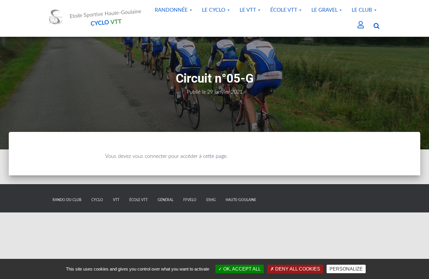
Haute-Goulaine (241, 200)
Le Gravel (325, 10)
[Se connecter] (361, 25)
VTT (116, 200)
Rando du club (67, 200)
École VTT (284, 10)
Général (165, 200)
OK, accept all (241, 268)
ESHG (211, 200)
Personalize (346, 268)
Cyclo (97, 200)
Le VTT (248, 10)
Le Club (363, 10)
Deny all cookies (297, 268)
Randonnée (172, 10)
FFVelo (189, 200)
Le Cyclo (214, 10)
